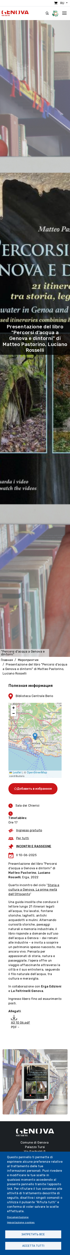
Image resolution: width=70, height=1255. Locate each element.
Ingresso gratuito (29, 830)
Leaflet (16, 772)
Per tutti (22, 838)
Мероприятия (28, 660)
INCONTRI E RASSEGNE (33, 846)
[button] (35, 736)
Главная (7, 660)
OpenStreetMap (37, 772)
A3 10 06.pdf (20, 1022)
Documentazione (18, 1217)
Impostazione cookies (21, 1222)
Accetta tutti (33, 1245)
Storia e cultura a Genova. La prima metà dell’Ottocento (33, 889)
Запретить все (33, 1234)
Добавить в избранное (34, 788)
